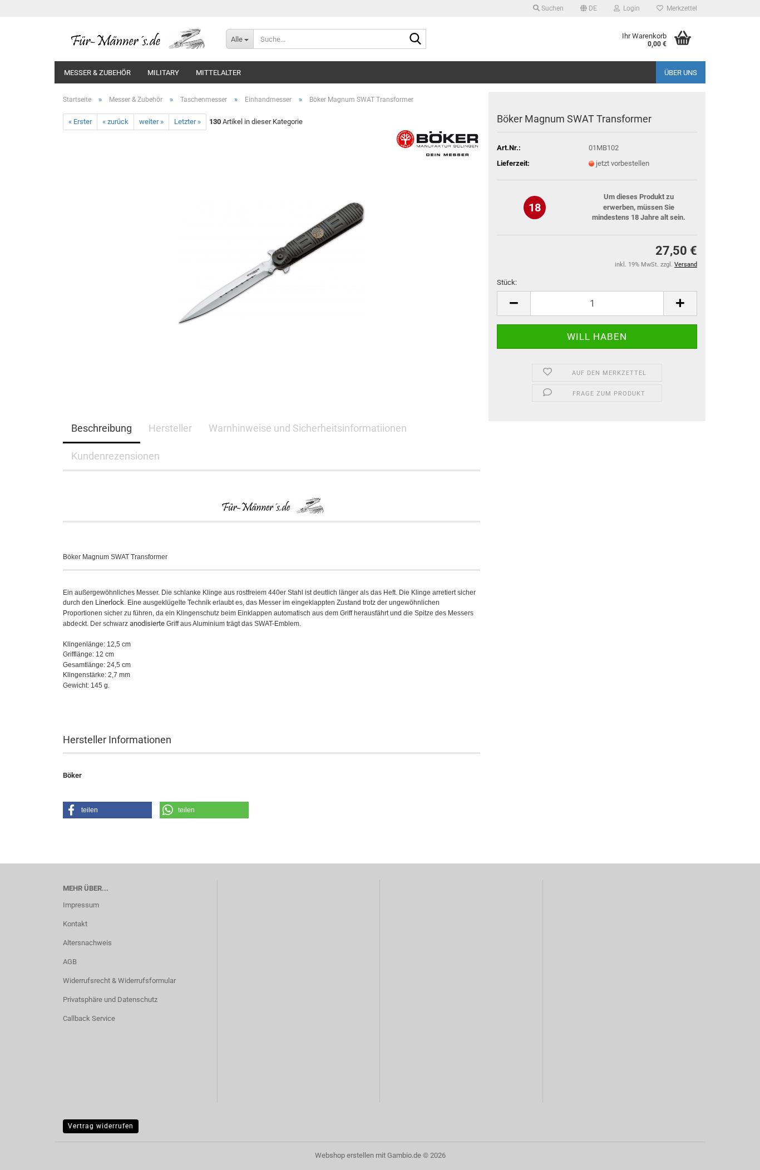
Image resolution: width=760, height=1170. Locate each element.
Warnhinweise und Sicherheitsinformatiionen (308, 428)
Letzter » (187, 121)
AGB (70, 961)
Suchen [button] (552, 8)
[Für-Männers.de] (136, 39)
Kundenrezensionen (115, 456)
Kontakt (75, 924)
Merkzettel (680, 8)
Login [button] (630, 8)
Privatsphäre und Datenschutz (110, 999)
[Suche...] (415, 39)
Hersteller (170, 428)
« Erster (80, 121)
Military (163, 72)
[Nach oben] (729, 1153)
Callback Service (89, 1018)
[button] (588, 8)
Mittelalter (218, 72)
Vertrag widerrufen (101, 1126)
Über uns (680, 72)
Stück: (507, 282)
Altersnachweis (87, 943)
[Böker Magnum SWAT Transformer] (271, 255)
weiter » (151, 121)
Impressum (81, 905)
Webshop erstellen (344, 1155)
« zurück (115, 121)
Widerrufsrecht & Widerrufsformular (119, 980)
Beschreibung (101, 428)
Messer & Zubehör (97, 72)
